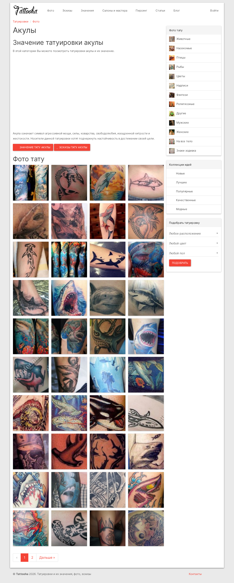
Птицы (181, 57)
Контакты (195, 574)
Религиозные (185, 104)
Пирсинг (141, 10)
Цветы (180, 76)
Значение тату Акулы (35, 147)
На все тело (184, 141)
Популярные (184, 191)
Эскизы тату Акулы (73, 147)
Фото (50, 10)
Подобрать (180, 262)
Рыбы (180, 67)
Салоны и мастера (114, 10)
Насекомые (184, 48)
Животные (183, 39)
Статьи (160, 10)
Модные (181, 209)
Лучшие (181, 182)
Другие (181, 113)
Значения (87, 10)
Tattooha (26, 10)
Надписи (182, 85)
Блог (176, 10)
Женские (182, 132)
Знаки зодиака (186, 150)
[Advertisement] (66, 92)
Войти (214, 10)
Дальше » (47, 557)
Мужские (182, 122)
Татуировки (20, 21)
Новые (180, 173)
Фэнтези (182, 95)
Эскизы (67, 10)
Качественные (185, 200)
